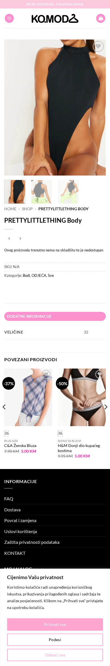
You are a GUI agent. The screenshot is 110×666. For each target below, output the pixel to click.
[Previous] (13, 107)
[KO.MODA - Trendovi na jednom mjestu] (55, 18)
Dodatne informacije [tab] (29, 316)
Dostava (12, 509)
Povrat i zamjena (20, 520)
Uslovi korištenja (20, 531)
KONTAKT (14, 553)
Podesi (55, 639)
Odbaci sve (55, 654)
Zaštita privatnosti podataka (32, 542)
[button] (9, 18)
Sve (51, 275)
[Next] (97, 107)
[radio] (60, 433)
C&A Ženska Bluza (20, 445)
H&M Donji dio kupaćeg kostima (79, 448)
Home (10, 209)
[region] (55, 617)
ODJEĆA (39, 275)
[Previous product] (20, 238)
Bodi (26, 275)
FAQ (8, 498)
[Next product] (9, 238)
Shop (27, 209)
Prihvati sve (55, 624)
